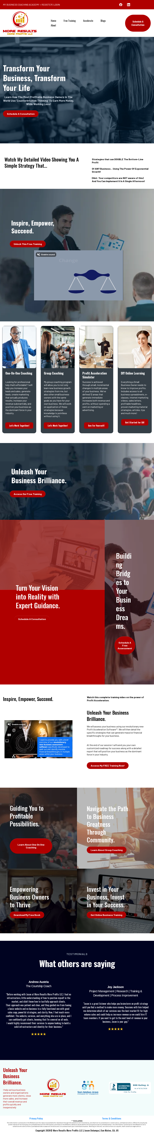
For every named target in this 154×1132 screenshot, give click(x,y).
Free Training (70, 20)
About (53, 25)
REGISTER (47, 4)
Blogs (103, 20)
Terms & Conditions (111, 1118)
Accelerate (88, 20)
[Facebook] (121, 5)
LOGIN (57, 4)
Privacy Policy (36, 1118)
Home (53, 20)
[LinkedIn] (128, 5)
